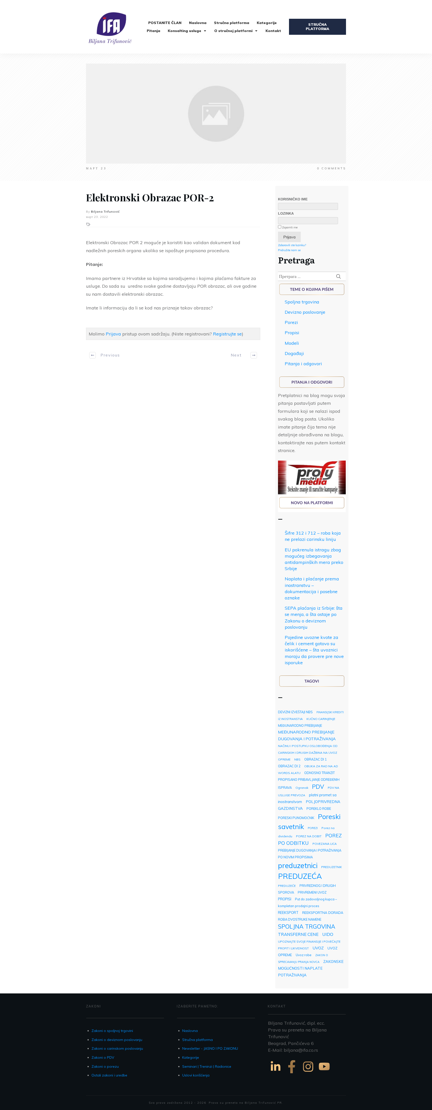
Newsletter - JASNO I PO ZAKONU (210, 1048)
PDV (318, 786)
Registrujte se (227, 334)
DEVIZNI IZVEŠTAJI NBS (295, 712)
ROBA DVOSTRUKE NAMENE (299, 919)
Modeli (292, 343)
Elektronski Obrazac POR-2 (150, 197)
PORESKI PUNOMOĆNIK (296, 818)
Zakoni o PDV (103, 1057)
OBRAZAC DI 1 (315, 759)
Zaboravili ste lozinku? (292, 245)
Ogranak (302, 788)
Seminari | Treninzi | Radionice (206, 1066)
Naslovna (190, 1030)
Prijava (113, 334)
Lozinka (286, 213)
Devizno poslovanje (305, 312)
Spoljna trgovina (302, 302)
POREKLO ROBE (318, 809)
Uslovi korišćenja (196, 1075)
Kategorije (190, 1057)
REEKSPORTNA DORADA (322, 912)
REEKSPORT (288, 912)
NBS (297, 759)
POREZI (313, 828)
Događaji (294, 353)
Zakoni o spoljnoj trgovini (112, 1030)
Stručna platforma (197, 1039)
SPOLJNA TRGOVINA (306, 926)
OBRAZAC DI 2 (289, 766)
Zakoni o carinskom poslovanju (117, 1048)
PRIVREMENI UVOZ (312, 892)
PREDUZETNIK (331, 867)
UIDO (327, 934)
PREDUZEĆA (300, 876)
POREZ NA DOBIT (309, 836)
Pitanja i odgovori (303, 363)
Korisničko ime (293, 199)
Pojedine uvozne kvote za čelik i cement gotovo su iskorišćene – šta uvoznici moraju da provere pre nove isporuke (314, 649)
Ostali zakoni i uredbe (109, 1075)
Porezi (291, 322)
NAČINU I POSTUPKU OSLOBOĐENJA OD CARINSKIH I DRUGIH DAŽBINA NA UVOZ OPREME (308, 752)
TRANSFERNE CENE (298, 934)
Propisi (292, 332)
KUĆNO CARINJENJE (320, 719)
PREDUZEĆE (287, 886)
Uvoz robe (304, 955)
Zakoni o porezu (105, 1066)
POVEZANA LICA (324, 844)
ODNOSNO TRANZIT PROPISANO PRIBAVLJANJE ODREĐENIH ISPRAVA (309, 780)
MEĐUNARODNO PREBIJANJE (300, 725)
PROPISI (284, 899)
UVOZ (318, 947)
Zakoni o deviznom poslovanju (117, 1039)
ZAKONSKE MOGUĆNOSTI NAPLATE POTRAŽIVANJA (311, 968)
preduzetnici (298, 865)
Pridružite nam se (289, 250)
